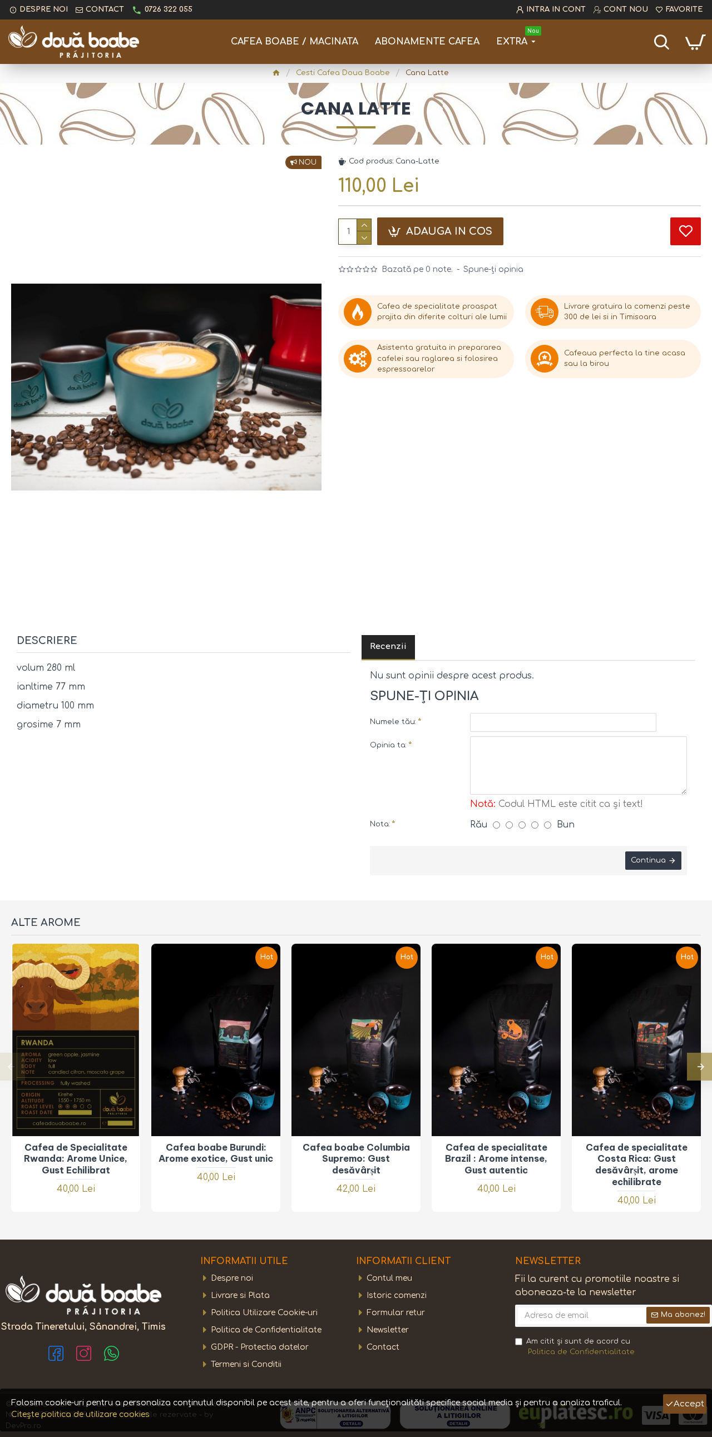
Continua (648, 860)
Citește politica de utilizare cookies (80, 1414)
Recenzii (388, 646)
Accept (689, 1404)
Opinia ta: (388, 745)
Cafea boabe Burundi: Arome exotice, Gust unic (216, 1153)
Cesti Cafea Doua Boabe (343, 73)
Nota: (380, 824)
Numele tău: (393, 722)
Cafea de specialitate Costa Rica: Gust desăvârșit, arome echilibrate (637, 1164)
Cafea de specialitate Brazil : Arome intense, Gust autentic (496, 1159)
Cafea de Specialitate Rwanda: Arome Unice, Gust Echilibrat (75, 1159)
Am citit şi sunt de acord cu (580, 1346)
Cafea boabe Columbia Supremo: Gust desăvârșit (356, 1159)
